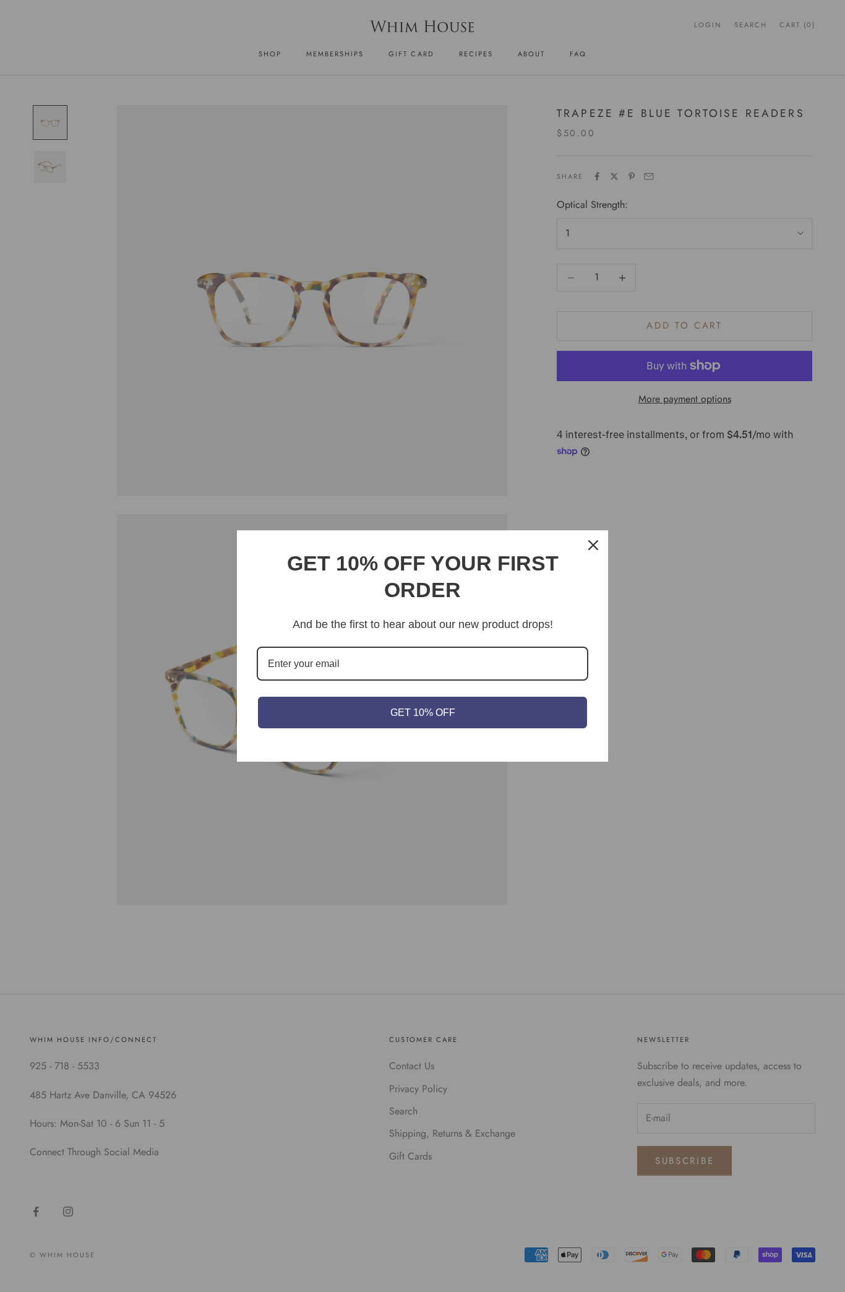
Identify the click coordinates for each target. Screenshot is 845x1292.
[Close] (593, 545)
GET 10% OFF (422, 712)
